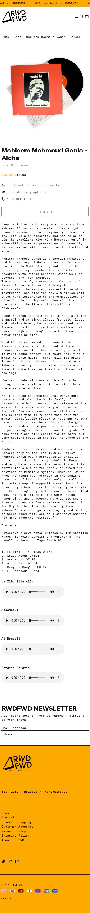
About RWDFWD (12, 840)
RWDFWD (17, 884)
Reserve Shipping (16, 822)
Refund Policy (13, 831)
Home (5, 37)
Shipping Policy (15, 835)
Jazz (17, 37)
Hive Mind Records (17, 165)
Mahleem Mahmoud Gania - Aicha (53, 37)
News (5, 813)
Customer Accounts (17, 826)
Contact (8, 817)
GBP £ (5, 898)
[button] (82, 16)
